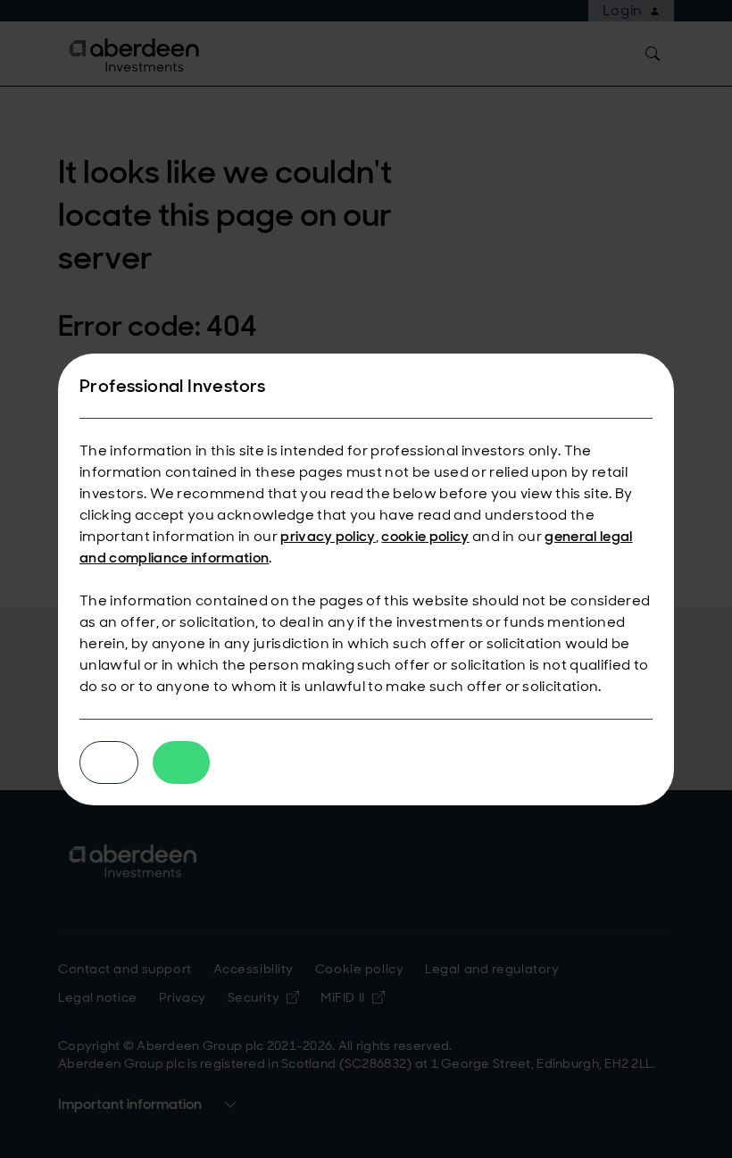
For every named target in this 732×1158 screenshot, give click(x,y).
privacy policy (327, 536)
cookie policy (425, 536)
